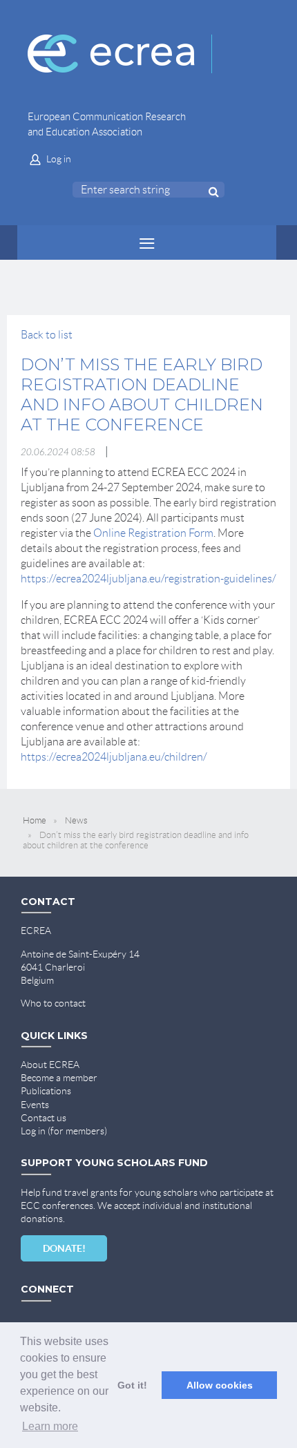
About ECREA (50, 1064)
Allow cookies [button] (219, 1385)
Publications (46, 1090)
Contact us (43, 1117)
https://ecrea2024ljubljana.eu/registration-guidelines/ (148, 578)
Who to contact (53, 1003)
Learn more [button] (50, 1426)
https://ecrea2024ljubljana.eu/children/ (115, 757)
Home (34, 820)
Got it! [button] (132, 1385)
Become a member (59, 1077)
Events (35, 1104)
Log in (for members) (64, 1130)
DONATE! (64, 1248)
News (76, 820)
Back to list (47, 335)
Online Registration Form (153, 533)
